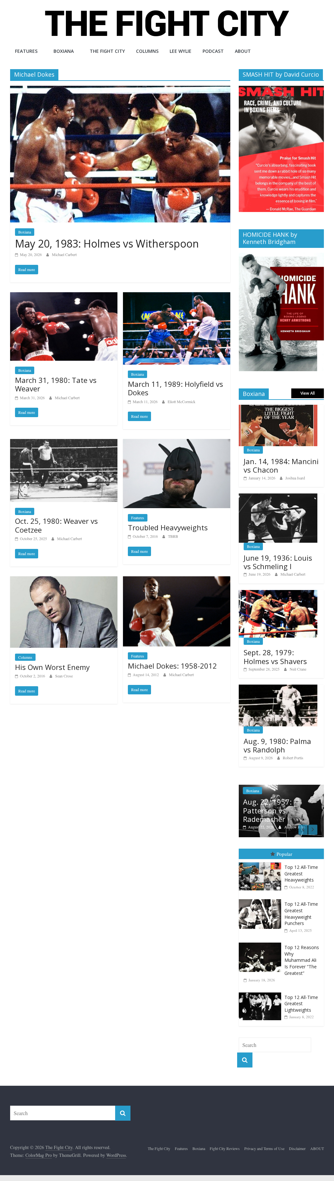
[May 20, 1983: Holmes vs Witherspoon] (120, 89)
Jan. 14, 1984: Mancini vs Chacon (281, 465)
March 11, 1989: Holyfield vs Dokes (175, 388)
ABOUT (243, 51)
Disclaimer (297, 1148)
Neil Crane (298, 669)
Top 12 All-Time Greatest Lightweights (301, 1003)
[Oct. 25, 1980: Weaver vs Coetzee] (63, 443)
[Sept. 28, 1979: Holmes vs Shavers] (278, 593)
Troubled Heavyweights (168, 527)
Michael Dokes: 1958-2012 (172, 666)
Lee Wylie (180, 51)
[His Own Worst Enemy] (63, 580)
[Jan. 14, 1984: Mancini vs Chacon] (278, 408)
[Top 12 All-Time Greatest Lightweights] (261, 993)
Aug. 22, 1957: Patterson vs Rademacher (267, 810)
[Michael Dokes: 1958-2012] (176, 580)
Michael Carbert (64, 254)
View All (307, 393)
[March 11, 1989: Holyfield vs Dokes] (176, 296)
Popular (284, 854)
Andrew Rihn (294, 826)
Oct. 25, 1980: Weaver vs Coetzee (56, 525)
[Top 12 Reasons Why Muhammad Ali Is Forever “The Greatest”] (261, 943)
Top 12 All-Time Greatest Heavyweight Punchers (301, 913)
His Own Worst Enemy (52, 667)
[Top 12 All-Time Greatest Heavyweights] (261, 862)
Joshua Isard (295, 477)
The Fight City (107, 51)
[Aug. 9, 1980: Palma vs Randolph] (278, 688)
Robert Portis (293, 757)
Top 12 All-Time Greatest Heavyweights (301, 873)
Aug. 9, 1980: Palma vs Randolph (277, 745)
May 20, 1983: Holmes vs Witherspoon (107, 243)
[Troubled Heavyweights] (176, 443)
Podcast (213, 51)
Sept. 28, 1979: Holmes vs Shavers (275, 656)
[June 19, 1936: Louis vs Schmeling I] (278, 497)
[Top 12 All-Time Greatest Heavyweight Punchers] (261, 899)
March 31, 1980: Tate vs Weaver (56, 384)
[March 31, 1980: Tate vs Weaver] (63, 296)
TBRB (173, 536)
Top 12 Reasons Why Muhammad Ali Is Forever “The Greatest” (301, 960)
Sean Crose (64, 675)
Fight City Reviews (225, 1148)
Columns (147, 51)
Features (26, 51)
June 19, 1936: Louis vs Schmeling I (278, 562)
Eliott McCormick (181, 401)
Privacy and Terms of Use (264, 1148)
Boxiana (63, 51)
